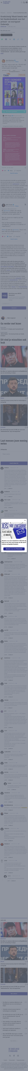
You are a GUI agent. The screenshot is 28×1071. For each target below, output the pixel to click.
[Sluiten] (25, 520)
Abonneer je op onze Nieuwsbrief (14, 549)
